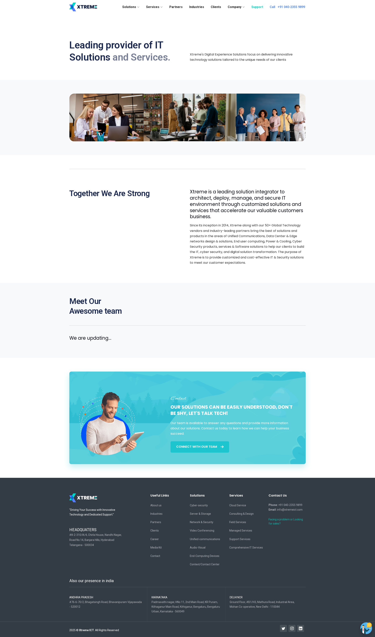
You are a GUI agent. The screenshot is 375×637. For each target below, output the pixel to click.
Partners (176, 7)
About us (156, 505)
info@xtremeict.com (286, 509)
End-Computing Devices (204, 556)
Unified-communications (205, 539)
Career (154, 539)
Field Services (237, 522)
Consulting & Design (241, 513)
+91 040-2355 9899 (285, 505)
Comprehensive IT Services (246, 547)
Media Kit (156, 547)
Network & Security (201, 522)
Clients (216, 7)
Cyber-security (199, 505)
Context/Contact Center (205, 564)
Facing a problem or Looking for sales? (286, 521)
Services (236, 495)
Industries (196, 7)
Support (257, 7)
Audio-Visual (197, 547)
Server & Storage (200, 513)
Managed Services (240, 530)
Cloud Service (237, 505)
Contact (155, 556)
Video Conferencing (202, 530)
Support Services (239, 539)
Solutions (197, 495)
